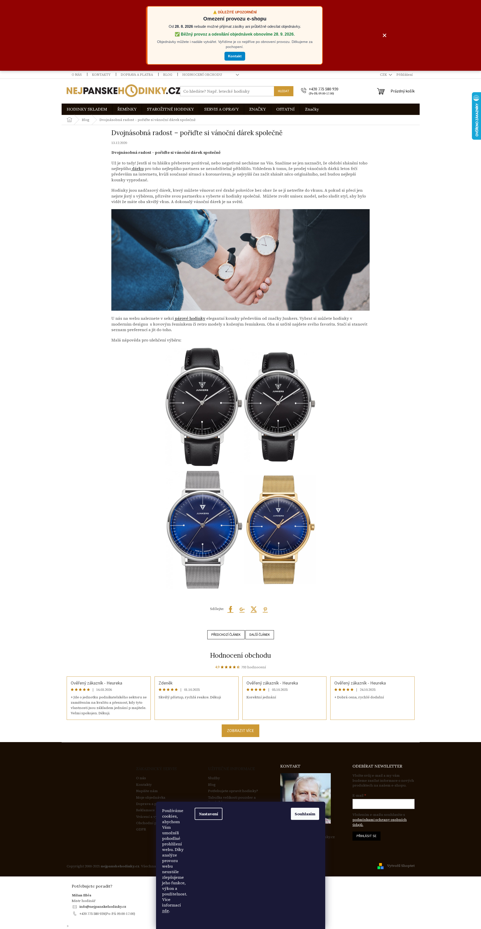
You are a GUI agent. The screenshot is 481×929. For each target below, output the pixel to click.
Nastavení (208, 814)
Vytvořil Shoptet (401, 865)
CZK (384, 74)
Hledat (283, 91)
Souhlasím (305, 814)
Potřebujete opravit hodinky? (233, 791)
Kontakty (101, 74)
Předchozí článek (226, 634)
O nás (77, 74)
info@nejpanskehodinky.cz (102, 906)
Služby (214, 778)
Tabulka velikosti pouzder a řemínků (232, 800)
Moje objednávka (150, 797)
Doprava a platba (137, 74)
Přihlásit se (366, 836)
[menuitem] (87, 109)
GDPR (141, 829)
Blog (167, 74)
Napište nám (147, 791)
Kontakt (235, 56)
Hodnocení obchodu (202, 74)
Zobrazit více (240, 731)
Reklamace (145, 810)
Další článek (259, 634)
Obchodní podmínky (154, 823)
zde (165, 910)
